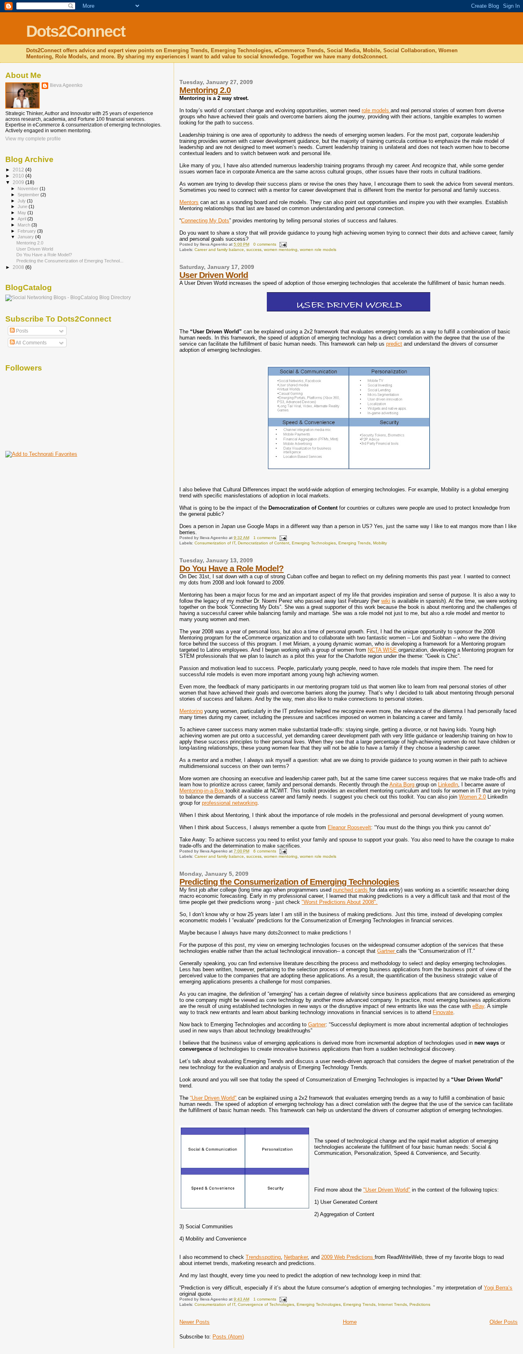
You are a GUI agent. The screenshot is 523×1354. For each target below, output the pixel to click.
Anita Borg (402, 784)
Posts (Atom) (228, 1337)
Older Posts (503, 1322)
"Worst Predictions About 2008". (340, 902)
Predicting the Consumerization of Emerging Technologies (289, 881)
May (22, 212)
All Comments (31, 343)
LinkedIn (448, 784)
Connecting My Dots (205, 221)
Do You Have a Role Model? (231, 568)
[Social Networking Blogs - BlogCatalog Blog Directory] (68, 297)
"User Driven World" (386, 1190)
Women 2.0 (472, 797)
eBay (478, 1006)
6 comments (264, 851)
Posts (21, 331)
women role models (318, 249)
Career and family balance (219, 249)
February (27, 231)
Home (350, 1322)
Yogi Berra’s (498, 1288)
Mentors (189, 202)
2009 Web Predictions (348, 1257)
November (29, 188)
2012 (19, 169)
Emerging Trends (354, 543)
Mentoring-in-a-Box (202, 791)
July (22, 200)
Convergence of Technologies (266, 1304)
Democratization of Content (263, 543)
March (24, 224)
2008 (19, 267)
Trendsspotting (263, 1257)
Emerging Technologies (314, 543)
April (22, 218)
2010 (19, 175)
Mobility (380, 543)
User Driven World (213, 275)
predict (394, 344)
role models (376, 110)
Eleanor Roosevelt (349, 827)
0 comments (264, 244)
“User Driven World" (213, 1098)
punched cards (351, 890)
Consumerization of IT (214, 543)
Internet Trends (392, 1304)
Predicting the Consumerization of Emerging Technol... (69, 260)
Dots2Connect (75, 31)
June (23, 206)
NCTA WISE (383, 650)
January (26, 236)
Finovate (443, 1012)
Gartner (386, 951)
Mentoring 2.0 (205, 90)
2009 (19, 182)
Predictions (419, 1304)
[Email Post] (282, 244)
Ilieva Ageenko (66, 85)
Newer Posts (194, 1322)
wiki (385, 601)
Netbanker (296, 1257)
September (29, 194)
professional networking (229, 803)
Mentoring (191, 711)
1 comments (264, 537)
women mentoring (280, 249)
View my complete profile (33, 139)
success (254, 249)
